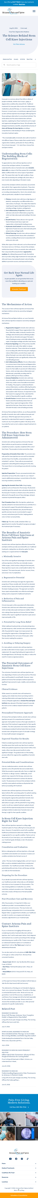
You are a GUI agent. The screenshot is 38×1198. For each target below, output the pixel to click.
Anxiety (16, 59)
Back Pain (29, 59)
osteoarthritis (22, 104)
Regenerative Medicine (22, 32)
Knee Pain (12, 32)
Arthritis (22, 59)
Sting (22, 1190)
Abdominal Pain (7, 59)
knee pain (25, 551)
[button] (10, 1158)
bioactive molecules (11, 348)
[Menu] (34, 11)
